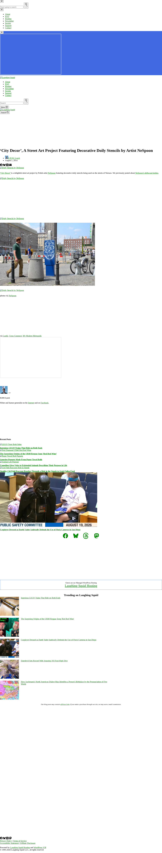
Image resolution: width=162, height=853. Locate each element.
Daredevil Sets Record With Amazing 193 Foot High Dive (44, 661)
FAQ (7, 84)
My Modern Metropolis (32, 336)
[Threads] (7, 165)
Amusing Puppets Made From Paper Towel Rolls (21, 459)
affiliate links (65, 704)
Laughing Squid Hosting (81, 586)
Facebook (44, 403)
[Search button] (26, 101)
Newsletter (9, 89)
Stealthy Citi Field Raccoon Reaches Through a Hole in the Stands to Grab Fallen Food (37, 471)
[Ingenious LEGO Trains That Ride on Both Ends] (11, 444)
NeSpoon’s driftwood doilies (146, 173)
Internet (31, 403)
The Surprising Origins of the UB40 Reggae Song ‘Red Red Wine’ (28, 454)
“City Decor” (5, 173)
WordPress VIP (40, 847)
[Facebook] (1, 165)
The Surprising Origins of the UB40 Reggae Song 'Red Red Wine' (47, 619)
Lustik (5, 336)
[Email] (10, 165)
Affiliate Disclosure (27, 843)
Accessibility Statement (9, 843)
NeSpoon (51, 173)
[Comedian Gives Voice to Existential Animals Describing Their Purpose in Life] (9, 462)
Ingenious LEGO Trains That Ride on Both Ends (21, 448)
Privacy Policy (6, 841)
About (7, 82)
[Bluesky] (4, 165)
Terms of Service (20, 841)
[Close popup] (2, 32)
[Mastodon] (10, 839)
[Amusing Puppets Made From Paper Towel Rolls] (11, 456)
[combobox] (11, 103)
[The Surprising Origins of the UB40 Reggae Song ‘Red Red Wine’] (15, 450)
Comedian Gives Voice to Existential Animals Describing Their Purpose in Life (33, 465)
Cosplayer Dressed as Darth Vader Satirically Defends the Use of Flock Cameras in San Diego (40, 530)
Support (8, 93)
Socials (8, 91)
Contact (8, 95)
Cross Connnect (15, 336)
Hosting (8, 86)
